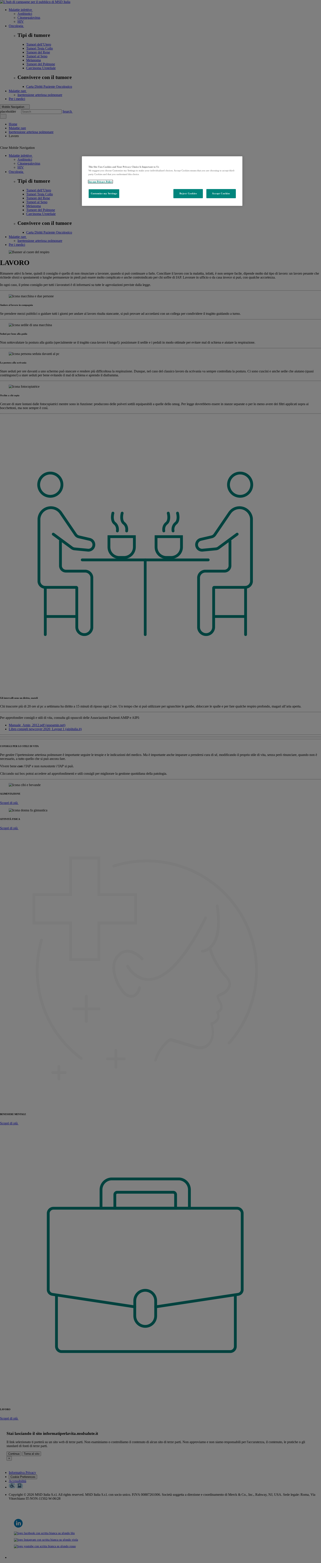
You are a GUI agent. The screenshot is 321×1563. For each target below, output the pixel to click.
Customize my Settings (104, 193)
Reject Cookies (188, 193)
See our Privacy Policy (100, 181)
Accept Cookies (221, 193)
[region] (162, 181)
